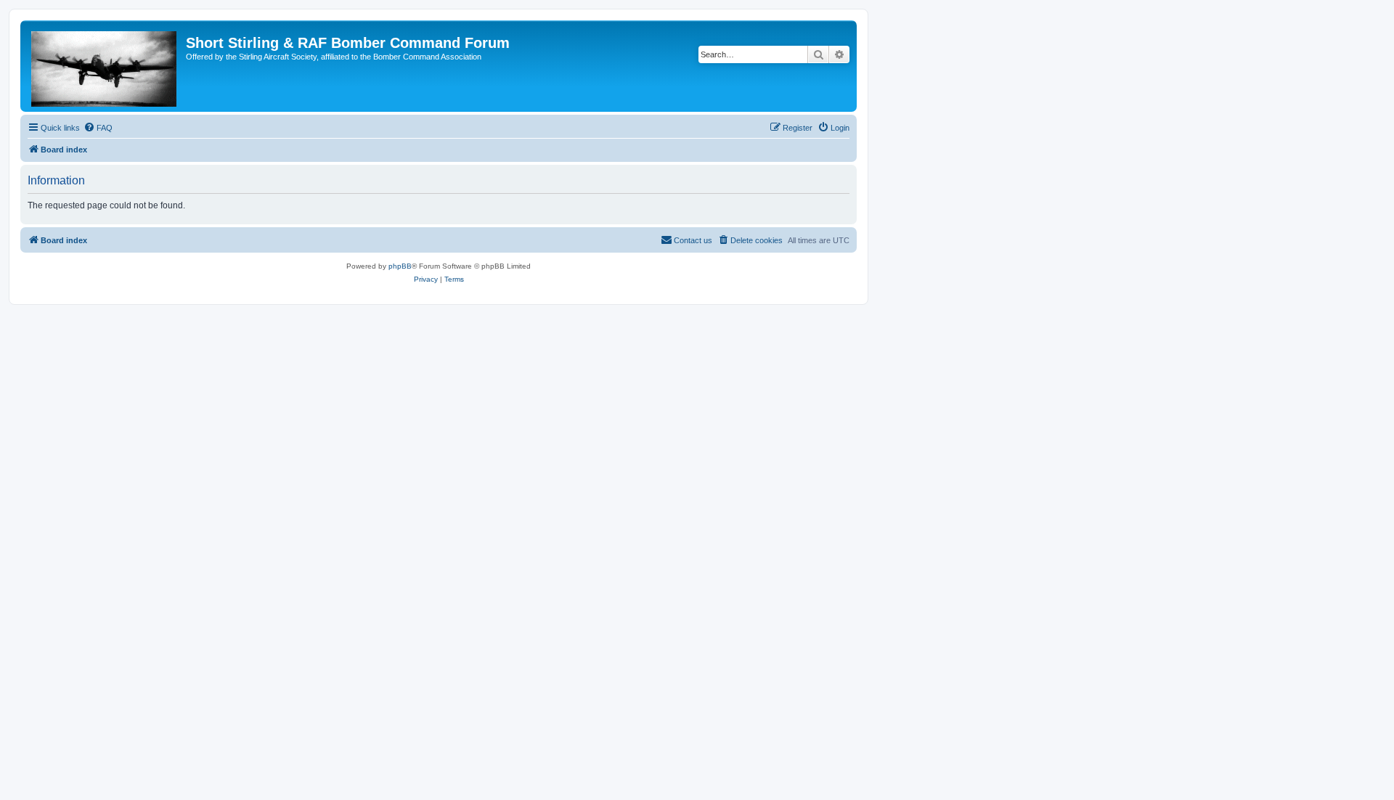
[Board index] (105, 66)
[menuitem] (98, 127)
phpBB (400, 266)
